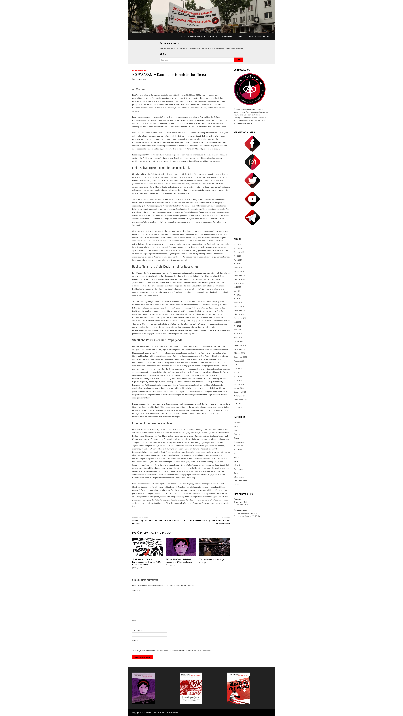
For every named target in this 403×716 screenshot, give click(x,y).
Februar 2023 (239, 267)
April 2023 (238, 260)
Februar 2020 (239, 384)
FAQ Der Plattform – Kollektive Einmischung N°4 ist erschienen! (179, 560)
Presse (236, 457)
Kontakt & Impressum (256, 36)
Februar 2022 (239, 302)
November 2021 (240, 310)
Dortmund (238, 434)
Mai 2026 (237, 244)
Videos (236, 484)
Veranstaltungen (240, 481)
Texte (146, 70)
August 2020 (239, 361)
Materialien (238, 446)
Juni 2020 (237, 368)
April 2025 (238, 248)
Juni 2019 (237, 407)
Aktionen (237, 422)
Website (135, 640)
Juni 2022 (237, 291)
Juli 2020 (237, 365)
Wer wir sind (213, 36)
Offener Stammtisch (196, 36)
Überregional (239, 477)
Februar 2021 (239, 337)
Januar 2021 (239, 341)
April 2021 (238, 330)
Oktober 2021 (239, 314)
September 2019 (240, 399)
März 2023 (238, 264)
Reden (236, 461)
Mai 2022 (237, 295)
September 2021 (240, 318)
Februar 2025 (239, 252)
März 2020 (238, 380)
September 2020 (240, 357)
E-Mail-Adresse (138, 630)
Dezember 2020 (240, 345)
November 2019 (240, 396)
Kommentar (137, 590)
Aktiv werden (226, 36)
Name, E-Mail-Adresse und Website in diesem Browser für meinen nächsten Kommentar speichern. (173, 651)
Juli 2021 (237, 322)
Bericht (237, 426)
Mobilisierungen (240, 449)
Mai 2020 (237, 372)
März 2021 (238, 333)
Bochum (237, 430)
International (137, 70)
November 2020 (240, 349)
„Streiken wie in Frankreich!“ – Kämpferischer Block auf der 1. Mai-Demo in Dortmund (147, 562)
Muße (236, 453)
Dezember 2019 (240, 392)
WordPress (168, 713)
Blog (183, 36)
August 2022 (239, 283)
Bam (177, 713)
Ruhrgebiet (238, 469)
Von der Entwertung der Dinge (211, 559)
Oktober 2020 (239, 353)
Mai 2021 (237, 326)
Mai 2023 (237, 256)
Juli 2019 (237, 403)
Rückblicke (240, 36)
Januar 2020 (239, 388)
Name (134, 621)
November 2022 (240, 275)
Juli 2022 (237, 287)
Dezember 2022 (240, 271)
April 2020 (238, 376)
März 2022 (238, 298)
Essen (236, 438)
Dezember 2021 (240, 306)
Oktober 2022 (239, 279)
